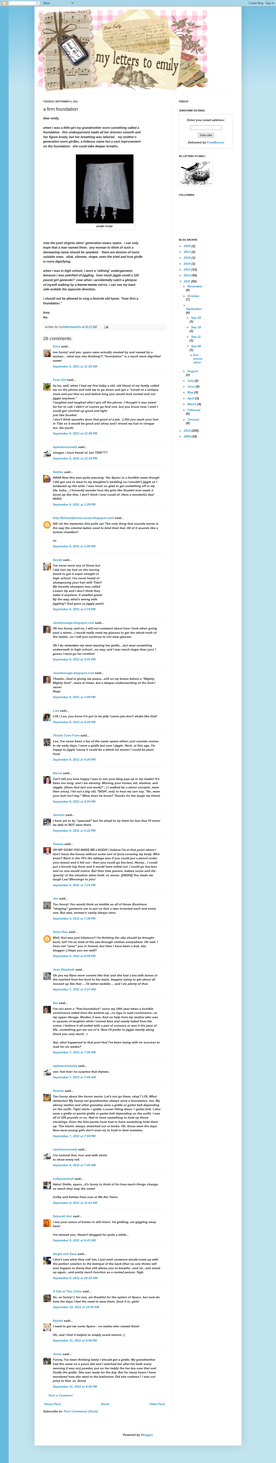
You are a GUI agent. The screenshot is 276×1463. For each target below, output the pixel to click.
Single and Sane (65, 1254)
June (191, 386)
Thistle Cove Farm (66, 735)
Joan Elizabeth (64, 969)
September (194, 309)
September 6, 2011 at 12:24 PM (75, 458)
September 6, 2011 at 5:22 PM (74, 830)
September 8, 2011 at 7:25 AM (74, 1165)
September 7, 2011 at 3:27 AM (74, 989)
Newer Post (52, 1404)
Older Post (157, 1404)
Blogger (146, 1435)
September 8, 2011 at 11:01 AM (75, 1203)
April (191, 398)
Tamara (58, 844)
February (194, 410)
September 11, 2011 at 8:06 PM (75, 1340)
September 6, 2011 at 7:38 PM (74, 918)
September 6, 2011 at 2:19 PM (74, 609)
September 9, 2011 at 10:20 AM (75, 1278)
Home (105, 1404)
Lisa (56, 710)
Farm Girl (59, 379)
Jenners (59, 815)
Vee (55, 1003)
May (190, 392)
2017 (187, 252)
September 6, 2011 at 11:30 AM (75, 366)
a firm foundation (196, 358)
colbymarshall (63, 1178)
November (194, 286)
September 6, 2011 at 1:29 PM (74, 504)
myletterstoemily (65, 447)
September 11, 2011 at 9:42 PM (75, 1386)
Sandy (57, 560)
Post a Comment (61, 1395)
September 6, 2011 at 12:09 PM (75, 433)
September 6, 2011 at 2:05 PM (74, 546)
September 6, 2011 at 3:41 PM (74, 659)
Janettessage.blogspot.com (73, 622)
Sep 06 (196, 346)
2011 (187, 281)
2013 (187, 269)
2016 (187, 257)
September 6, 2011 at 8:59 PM (74, 956)
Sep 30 (196, 317)
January (193, 419)
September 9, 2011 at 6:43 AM (74, 1240)
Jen (55, 898)
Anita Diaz (60, 932)
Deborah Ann (62, 1216)
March (192, 404)
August (192, 371)
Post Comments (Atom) (81, 1411)
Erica (56, 346)
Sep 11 (196, 336)
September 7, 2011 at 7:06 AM (74, 1052)
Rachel (58, 1320)
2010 (187, 430)
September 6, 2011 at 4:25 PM (74, 722)
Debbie (58, 472)
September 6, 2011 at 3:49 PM (74, 697)
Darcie (57, 773)
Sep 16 (196, 327)
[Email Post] (106, 326)
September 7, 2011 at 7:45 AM (74, 1077)
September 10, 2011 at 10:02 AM (76, 1307)
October (193, 296)
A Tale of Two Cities (67, 1291)
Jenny (57, 1354)
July (190, 380)
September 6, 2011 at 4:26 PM (74, 759)
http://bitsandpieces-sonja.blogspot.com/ (83, 518)
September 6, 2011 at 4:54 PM (74, 801)
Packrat (58, 1091)
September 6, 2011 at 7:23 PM (74, 885)
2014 (187, 263)
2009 (187, 436)
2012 (187, 275)
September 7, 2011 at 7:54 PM (74, 1136)
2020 (187, 246)
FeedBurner (215, 142)
